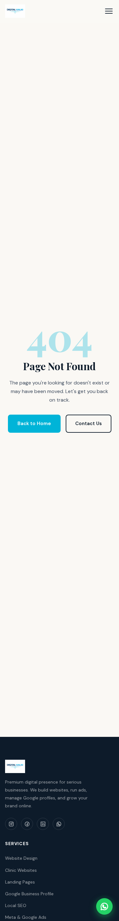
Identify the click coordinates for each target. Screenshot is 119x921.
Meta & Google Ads (25, 917)
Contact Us (88, 423)
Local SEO (15, 905)
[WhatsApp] (59, 824)
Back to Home (34, 423)
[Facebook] (27, 824)
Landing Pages (20, 882)
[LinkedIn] (43, 824)
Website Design (21, 858)
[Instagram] (11, 824)
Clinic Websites (21, 870)
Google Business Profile (29, 894)
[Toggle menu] (109, 11)
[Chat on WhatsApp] (104, 906)
